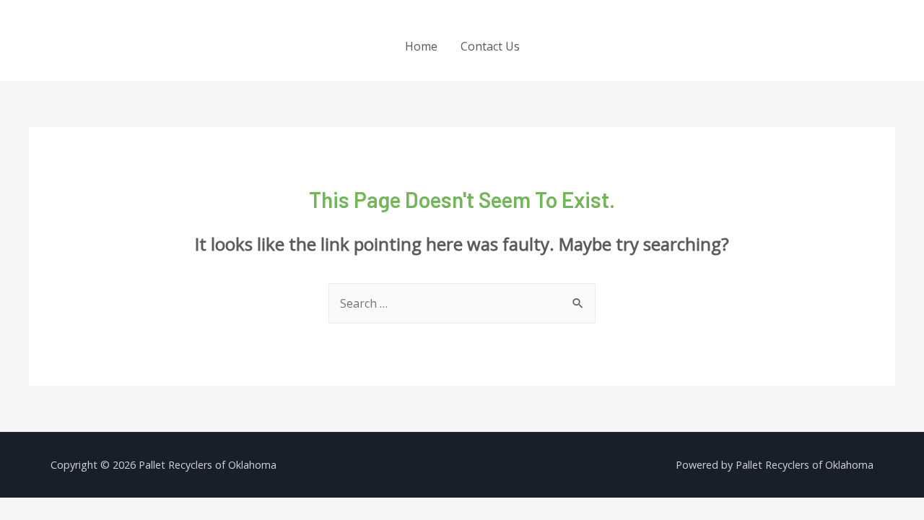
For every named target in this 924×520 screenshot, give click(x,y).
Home (421, 46)
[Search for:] (462, 303)
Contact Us (490, 46)
